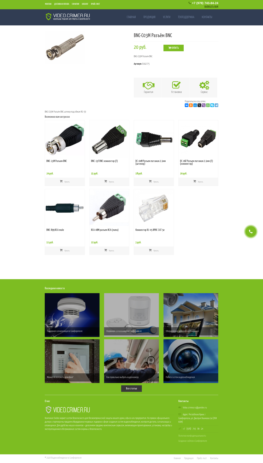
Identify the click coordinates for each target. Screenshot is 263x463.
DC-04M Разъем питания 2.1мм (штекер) (150, 162)
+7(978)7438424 (193, 429)
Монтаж (48, 4)
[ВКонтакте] (186, 105)
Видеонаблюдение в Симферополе (66, 458)
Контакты (207, 17)
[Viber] (203, 105)
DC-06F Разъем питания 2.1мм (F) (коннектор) (196, 162)
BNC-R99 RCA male (55, 230)
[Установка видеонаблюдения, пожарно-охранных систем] (66, 16)
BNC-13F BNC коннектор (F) (104, 161)
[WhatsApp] (208, 105)
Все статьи (131, 388)
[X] (199, 105)
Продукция (149, 17)
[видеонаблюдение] (67, 409)
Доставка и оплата (61, 4)
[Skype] (212, 105)
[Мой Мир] (195, 105)
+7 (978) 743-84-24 (204, 3)
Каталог (85, 4)
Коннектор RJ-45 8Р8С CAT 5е (150, 230)
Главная (131, 17)
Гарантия (75, 4)
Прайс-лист (95, 4)
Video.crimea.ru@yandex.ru (195, 408)
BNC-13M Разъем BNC (56, 161)
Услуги (166, 17)
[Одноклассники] (191, 105)
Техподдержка (186, 17)
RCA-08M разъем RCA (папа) (105, 230)
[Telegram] (216, 105)
